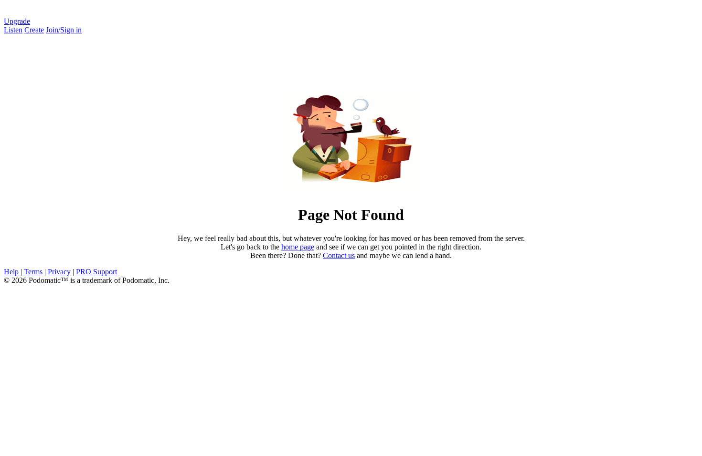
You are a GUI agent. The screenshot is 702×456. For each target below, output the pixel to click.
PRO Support (96, 272)
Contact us (339, 255)
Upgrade (17, 21)
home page (297, 247)
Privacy (59, 272)
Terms (33, 272)
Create (34, 30)
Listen (13, 30)
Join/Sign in (64, 30)
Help (11, 272)
